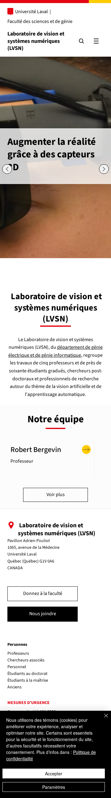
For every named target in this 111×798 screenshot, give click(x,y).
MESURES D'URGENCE (28, 703)
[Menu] (96, 41)
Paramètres (53, 787)
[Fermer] (102, 719)
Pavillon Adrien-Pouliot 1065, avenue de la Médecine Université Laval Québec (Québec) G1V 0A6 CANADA (33, 554)
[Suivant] (104, 169)
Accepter (53, 773)
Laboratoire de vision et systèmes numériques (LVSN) (35, 41)
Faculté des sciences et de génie (39, 21)
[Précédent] (7, 169)
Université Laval (31, 11)
